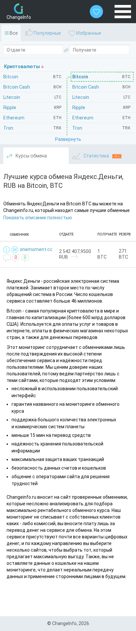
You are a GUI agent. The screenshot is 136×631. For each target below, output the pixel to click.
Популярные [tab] (47, 33)
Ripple (101, 107)
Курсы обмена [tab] (31, 155)
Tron (101, 128)
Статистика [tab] (96, 155)
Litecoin (101, 97)
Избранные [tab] (88, 33)
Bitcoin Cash (101, 87)
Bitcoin (101, 76)
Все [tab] (13, 33)
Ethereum (101, 117)
